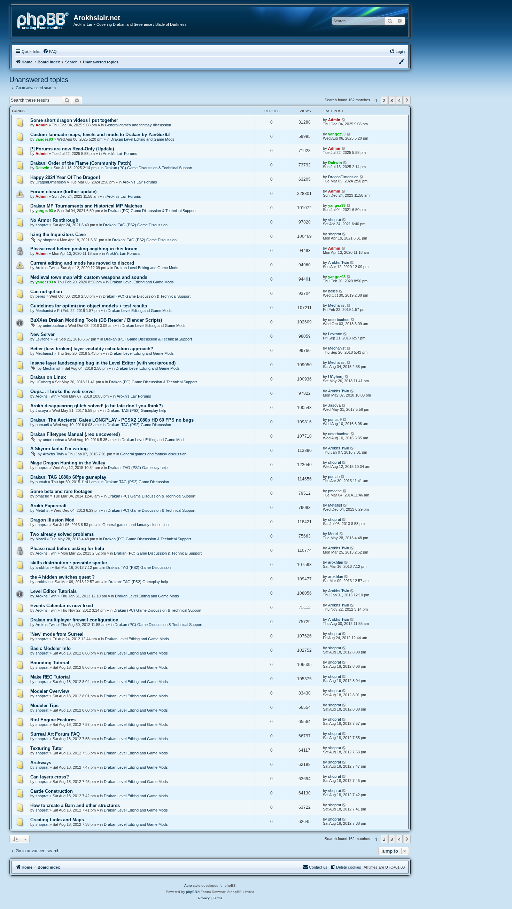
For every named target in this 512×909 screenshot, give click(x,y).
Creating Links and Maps (57, 819)
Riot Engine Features (53, 719)
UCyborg (43, 382)
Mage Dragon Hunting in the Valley (67, 462)
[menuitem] (50, 51)
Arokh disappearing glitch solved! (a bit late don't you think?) (96, 405)
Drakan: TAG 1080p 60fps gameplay (68, 477)
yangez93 (44, 139)
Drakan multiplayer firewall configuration (74, 619)
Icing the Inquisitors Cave (58, 234)
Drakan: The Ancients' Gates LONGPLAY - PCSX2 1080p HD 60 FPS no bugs (112, 420)
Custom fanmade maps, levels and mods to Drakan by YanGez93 (100, 134)
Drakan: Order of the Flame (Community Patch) (80, 163)
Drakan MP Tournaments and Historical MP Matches (86, 206)
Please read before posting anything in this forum (84, 248)
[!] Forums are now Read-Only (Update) (72, 148)
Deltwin (42, 168)
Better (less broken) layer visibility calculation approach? (91, 348)
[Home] (45, 20)
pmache (42, 496)
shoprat (42, 225)
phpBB (191, 892)
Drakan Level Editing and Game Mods (142, 139)
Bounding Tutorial (49, 662)
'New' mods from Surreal (57, 634)
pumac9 (42, 425)
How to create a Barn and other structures (75, 805)
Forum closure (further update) (63, 191)
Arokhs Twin (46, 268)
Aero (188, 885)
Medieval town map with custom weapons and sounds (88, 277)
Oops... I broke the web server (62, 391)
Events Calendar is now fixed (61, 605)
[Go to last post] (343, 120)
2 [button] (384, 100)
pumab (41, 482)
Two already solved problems (62, 534)
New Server (42, 334)
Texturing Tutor (46, 748)
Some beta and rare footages (61, 491)
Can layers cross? (49, 776)
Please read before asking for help (67, 548)
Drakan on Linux (48, 377)
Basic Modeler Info (50, 648)
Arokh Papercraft (48, 505)
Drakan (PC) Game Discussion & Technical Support (148, 168)
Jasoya (42, 410)
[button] (407, 100)
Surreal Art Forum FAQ (55, 734)
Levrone (42, 339)
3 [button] (391, 100)
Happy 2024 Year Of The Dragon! (65, 177)
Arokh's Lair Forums (120, 153)
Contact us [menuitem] (318, 867)
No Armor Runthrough (54, 220)
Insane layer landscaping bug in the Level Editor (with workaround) (103, 363)
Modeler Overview (49, 691)
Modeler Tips (44, 705)
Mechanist (44, 310)
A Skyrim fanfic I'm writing (59, 448)
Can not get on (46, 291)
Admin (42, 125)
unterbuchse (53, 325)
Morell (41, 539)
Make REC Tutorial (50, 677)
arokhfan (43, 567)
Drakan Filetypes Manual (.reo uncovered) (75, 434)
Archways (40, 762)
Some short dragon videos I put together (74, 120)
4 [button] (399, 100)
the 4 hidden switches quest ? (62, 577)
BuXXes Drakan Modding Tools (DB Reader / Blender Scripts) (96, 320)
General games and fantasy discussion (138, 125)
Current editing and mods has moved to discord (82, 263)
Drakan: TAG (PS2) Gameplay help (136, 410)
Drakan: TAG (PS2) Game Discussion (135, 225)
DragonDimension (51, 182)
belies (40, 296)
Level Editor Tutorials (53, 591)
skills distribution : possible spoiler (68, 562)
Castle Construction (51, 791)
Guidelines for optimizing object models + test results (88, 305)
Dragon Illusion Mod (52, 520)
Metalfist (42, 510)
